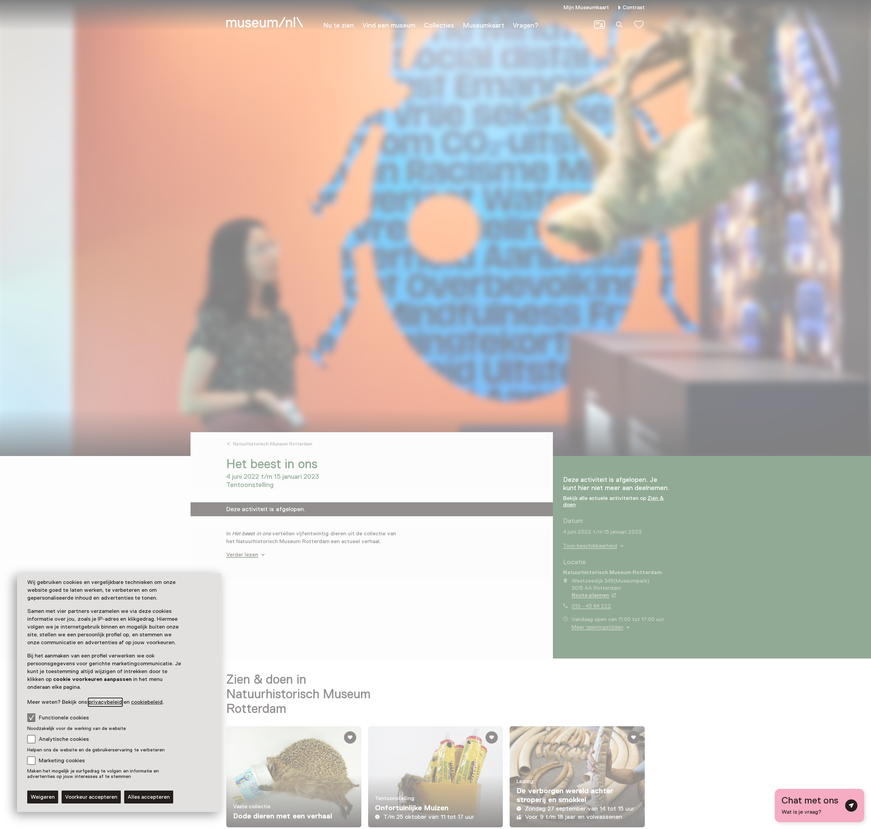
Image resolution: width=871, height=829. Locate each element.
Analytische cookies (64, 739)
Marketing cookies (62, 761)
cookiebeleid (147, 702)
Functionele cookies (64, 718)
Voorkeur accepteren (91, 797)
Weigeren (43, 797)
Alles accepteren (149, 797)
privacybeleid (105, 702)
